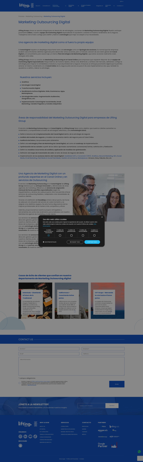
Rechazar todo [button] (75, 242)
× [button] (102, 217)
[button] (49, 242)
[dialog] (71, 231)
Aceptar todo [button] (92, 242)
